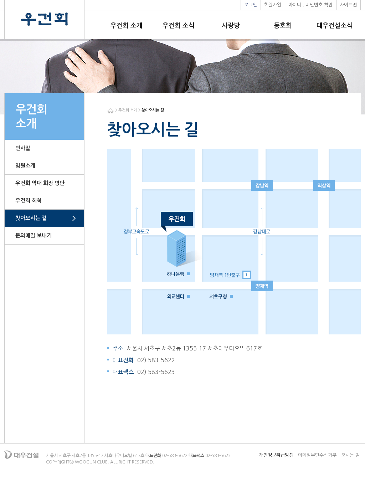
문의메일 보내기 (33, 235)
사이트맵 (348, 4)
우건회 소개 (126, 25)
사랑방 (231, 25)
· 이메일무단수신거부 (315, 455)
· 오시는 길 (349, 455)
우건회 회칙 (28, 200)
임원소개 (25, 165)
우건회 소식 (179, 25)
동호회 (283, 25)
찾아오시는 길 (31, 218)
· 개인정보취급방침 (275, 455)
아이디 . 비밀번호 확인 (310, 4)
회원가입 (272, 4)
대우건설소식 (335, 25)
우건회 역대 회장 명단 (40, 183)
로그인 (250, 4)
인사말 (22, 148)
